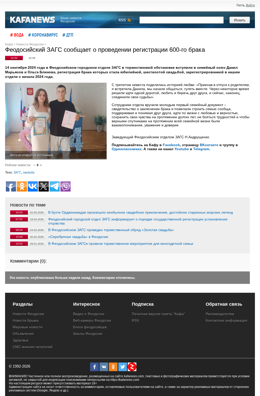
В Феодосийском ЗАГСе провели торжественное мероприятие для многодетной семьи (120, 244)
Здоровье (20, 340)
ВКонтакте (209, 145)
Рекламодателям (220, 314)
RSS (135, 320)
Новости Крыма (26, 320)
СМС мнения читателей (33, 347)
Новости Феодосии (28, 314)
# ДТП (67, 35)
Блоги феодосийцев (90, 327)
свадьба (29, 172)
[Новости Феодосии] (32, 19)
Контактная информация (226, 320)
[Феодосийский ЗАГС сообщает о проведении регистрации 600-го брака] (56, 121)
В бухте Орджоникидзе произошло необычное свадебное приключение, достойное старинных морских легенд (140, 212)
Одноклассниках (126, 149)
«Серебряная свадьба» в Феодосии (78, 237)
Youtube (181, 149)
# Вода (17, 35)
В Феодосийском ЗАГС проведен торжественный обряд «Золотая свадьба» (111, 230)
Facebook (171, 145)
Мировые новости (27, 327)
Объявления (23, 334)
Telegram (201, 149)
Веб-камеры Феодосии (92, 320)
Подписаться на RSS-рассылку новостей (124, 20)
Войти (250, 5)
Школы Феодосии (87, 334)
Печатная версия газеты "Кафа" (158, 314)
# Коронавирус (43, 35)
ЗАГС (17, 172)
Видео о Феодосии (88, 314)
